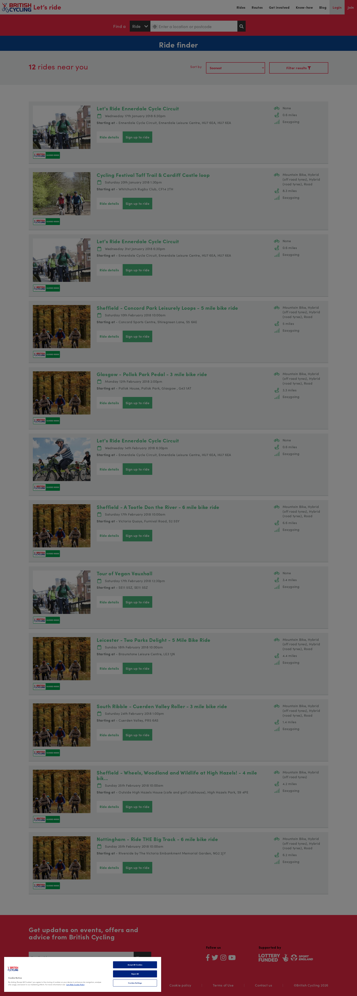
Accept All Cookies (135, 965)
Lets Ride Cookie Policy (75, 984)
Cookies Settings (135, 983)
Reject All (135, 974)
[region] (82, 974)
